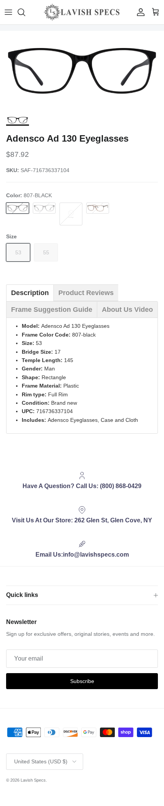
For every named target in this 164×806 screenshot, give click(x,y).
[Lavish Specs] (82, 12)
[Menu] (8, 12)
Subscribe (82, 681)
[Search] (25, 12)
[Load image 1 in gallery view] (82, 71)
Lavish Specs (33, 780)
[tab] (30, 292)
